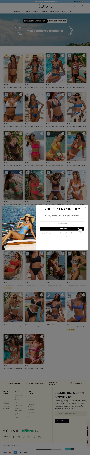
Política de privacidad (62, 234)
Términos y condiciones (47, 234)
